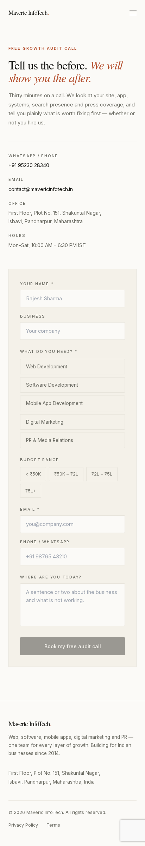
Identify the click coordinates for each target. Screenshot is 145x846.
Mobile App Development (54, 403)
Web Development (46, 366)
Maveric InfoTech (28, 12)
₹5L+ (30, 491)
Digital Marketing (44, 422)
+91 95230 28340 (28, 165)
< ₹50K (33, 474)
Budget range (39, 459)
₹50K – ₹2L (66, 474)
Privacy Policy (23, 825)
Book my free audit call (72, 646)
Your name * (36, 283)
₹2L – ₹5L (102, 474)
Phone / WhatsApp (45, 541)
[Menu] (133, 13)
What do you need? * (48, 351)
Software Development (52, 385)
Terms (53, 825)
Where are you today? (51, 577)
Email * (29, 509)
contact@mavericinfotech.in (40, 189)
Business (32, 316)
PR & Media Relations (49, 440)
